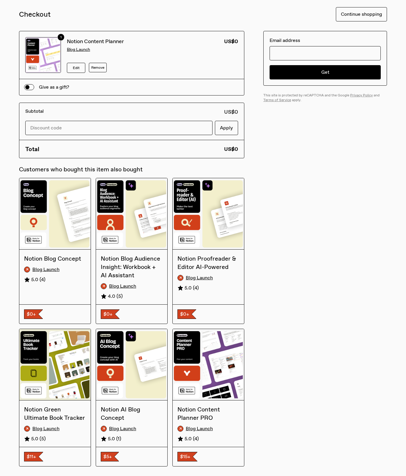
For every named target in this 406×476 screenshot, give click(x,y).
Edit (76, 68)
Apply (226, 128)
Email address (285, 40)
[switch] (29, 87)
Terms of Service (277, 100)
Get (325, 72)
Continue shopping (361, 14)
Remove (97, 67)
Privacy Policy (361, 95)
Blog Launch (78, 49)
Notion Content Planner (95, 41)
